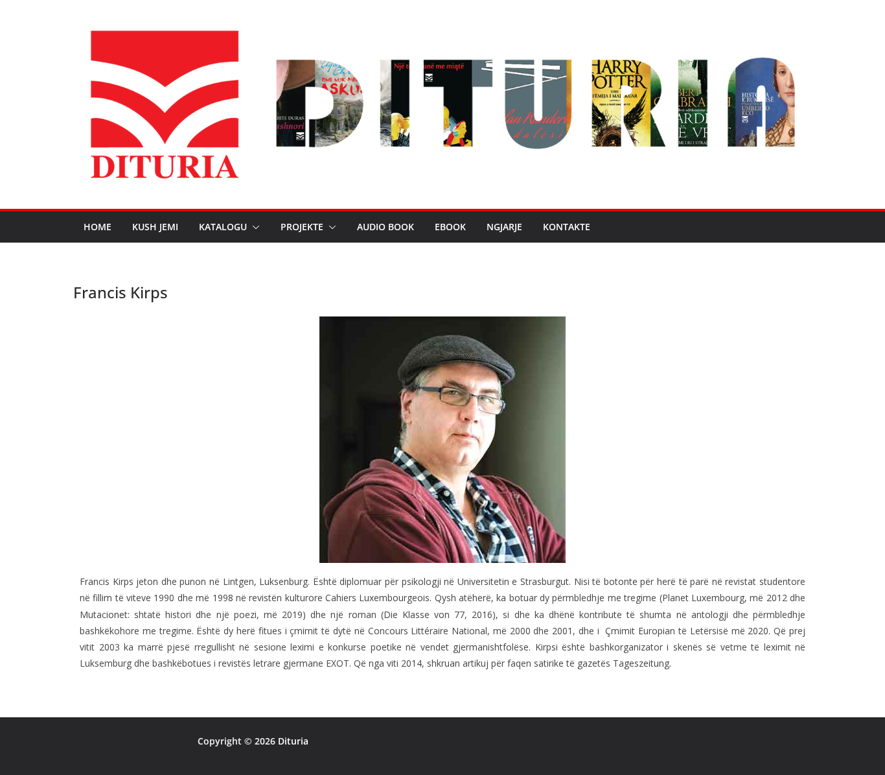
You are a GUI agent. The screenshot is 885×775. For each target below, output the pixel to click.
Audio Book (385, 227)
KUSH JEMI (155, 227)
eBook (450, 227)
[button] (253, 227)
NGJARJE (504, 227)
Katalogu (223, 227)
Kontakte (566, 227)
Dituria (293, 741)
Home (97, 227)
